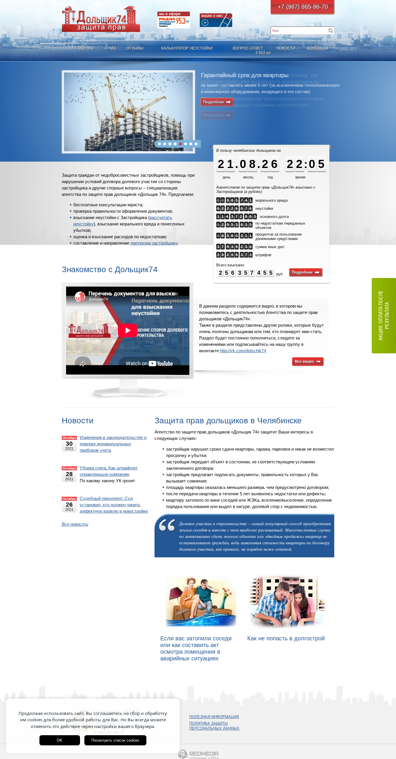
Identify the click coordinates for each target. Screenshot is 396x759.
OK (59, 740)
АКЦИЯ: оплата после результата (383, 315)
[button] (159, 143)
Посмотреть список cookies (115, 740)
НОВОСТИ (286, 48)
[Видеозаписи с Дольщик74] (216, 20)
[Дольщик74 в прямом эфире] (173, 20)
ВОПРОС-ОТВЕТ (248, 50)
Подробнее (217, 102)
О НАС (111, 48)
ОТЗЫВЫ (134, 48)
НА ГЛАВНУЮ (81, 48)
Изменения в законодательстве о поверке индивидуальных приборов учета (113, 444)
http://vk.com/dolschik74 (243, 350)
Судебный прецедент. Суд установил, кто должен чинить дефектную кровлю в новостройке (114, 505)
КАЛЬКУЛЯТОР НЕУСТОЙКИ (186, 48)
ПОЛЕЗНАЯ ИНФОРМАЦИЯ (214, 717)
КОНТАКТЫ (317, 48)
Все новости (75, 524)
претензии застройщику (153, 243)
